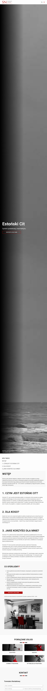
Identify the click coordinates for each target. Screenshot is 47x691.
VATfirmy (4, 450)
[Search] (41, 2)
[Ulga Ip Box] (12, 647)
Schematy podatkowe (12, 663)
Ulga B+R (34, 652)
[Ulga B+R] (34, 647)
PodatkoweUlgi (19, 450)
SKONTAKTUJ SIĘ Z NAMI (11, 232)
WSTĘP (4, 461)
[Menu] (44, 2)
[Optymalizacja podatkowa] (34, 658)
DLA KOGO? (7, 466)
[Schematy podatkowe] (12, 658)
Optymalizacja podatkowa (34, 663)
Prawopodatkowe (11, 450)
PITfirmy (24, 450)
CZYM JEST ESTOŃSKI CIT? (11, 463)
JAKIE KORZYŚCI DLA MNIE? (11, 469)
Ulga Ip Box (12, 652)
